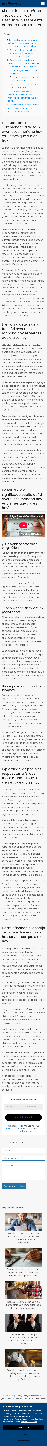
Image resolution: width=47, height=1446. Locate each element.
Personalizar (24, 1434)
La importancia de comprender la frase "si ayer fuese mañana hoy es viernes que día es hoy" (23, 43)
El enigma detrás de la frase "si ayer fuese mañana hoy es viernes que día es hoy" (23, 53)
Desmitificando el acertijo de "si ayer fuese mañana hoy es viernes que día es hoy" (23, 107)
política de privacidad (16, 1128)
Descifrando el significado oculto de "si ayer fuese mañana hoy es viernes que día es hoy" (23, 63)
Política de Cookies (29, 1422)
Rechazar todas (23, 1441)
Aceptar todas (23, 1427)
